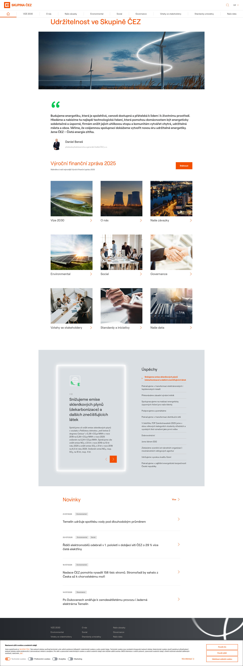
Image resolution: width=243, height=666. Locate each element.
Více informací (187, 659)
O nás (84, 627)
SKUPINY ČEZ (24, 649)
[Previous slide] (106, 459)
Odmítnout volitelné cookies (222, 659)
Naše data (117, 636)
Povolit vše (222, 647)
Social (84, 632)
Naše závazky (119, 627)
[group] (91, 418)
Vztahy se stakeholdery (61, 636)
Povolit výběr (222, 653)
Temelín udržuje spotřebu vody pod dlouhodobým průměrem (104, 521)
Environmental (57, 632)
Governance (118, 632)
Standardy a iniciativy (91, 636)
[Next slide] (113, 459)
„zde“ (21, 653)
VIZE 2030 (55, 627)
